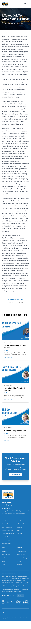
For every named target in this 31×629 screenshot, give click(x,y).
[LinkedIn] (6, 505)
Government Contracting (8, 533)
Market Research (6, 540)
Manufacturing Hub (6, 543)
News (3, 561)
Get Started (14, 474)
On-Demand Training (22, 558)
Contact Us (4, 564)
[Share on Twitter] (17, 302)
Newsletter (19, 564)
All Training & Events (22, 524)
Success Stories (6, 554)
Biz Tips (4, 558)
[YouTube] (9, 505)
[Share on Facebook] (19, 302)
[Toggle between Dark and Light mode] (3, 613)
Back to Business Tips (16, 299)
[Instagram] (11, 505)
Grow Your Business (7, 527)
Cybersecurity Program (7, 530)
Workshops (19, 527)
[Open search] (25, 4)
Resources (19, 533)
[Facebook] (3, 505)
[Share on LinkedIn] (22, 302)
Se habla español (6, 595)
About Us (4, 551)
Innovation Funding (6, 536)
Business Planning (21, 551)
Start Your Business (6, 524)
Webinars (19, 530)
